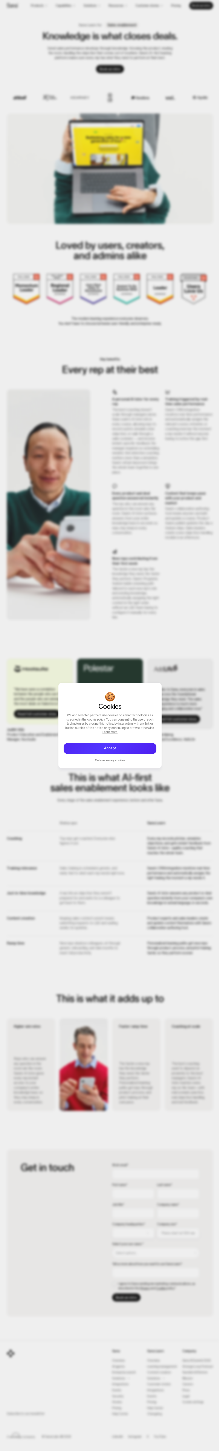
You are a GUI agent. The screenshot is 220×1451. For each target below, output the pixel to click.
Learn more (110, 732)
